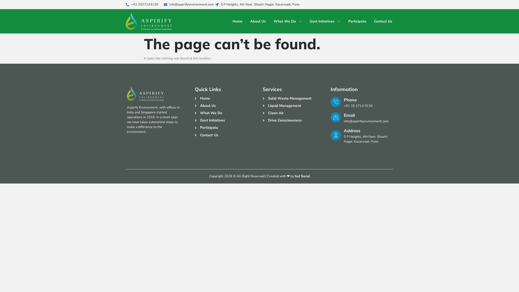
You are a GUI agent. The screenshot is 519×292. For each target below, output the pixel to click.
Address (352, 130)
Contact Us (383, 21)
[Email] (336, 117)
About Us (258, 21)
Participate (357, 21)
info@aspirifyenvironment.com (191, 4)
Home (237, 21)
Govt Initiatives (322, 21)
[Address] (336, 135)
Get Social (302, 176)
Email (349, 115)
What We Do (285, 21)
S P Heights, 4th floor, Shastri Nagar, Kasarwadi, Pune (260, 4)
